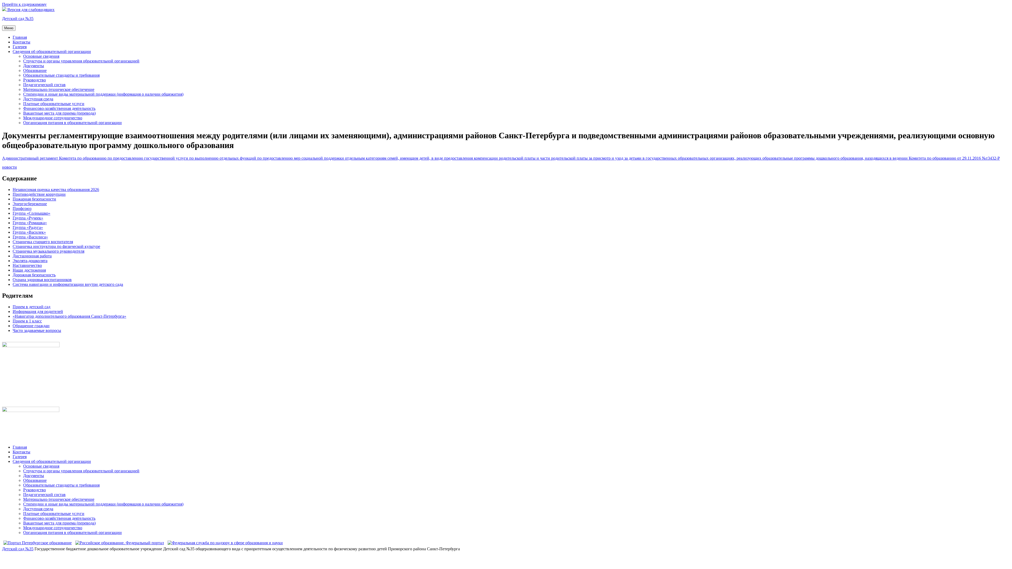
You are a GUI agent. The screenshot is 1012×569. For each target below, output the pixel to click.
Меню (8, 28)
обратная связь (15, 339)
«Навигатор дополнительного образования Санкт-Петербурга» (69, 316)
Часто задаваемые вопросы (37, 330)
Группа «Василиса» (30, 237)
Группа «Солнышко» (31, 213)
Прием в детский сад (31, 307)
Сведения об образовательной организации (52, 51)
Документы (33, 65)
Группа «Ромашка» (30, 222)
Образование (35, 70)
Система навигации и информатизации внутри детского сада (68, 284)
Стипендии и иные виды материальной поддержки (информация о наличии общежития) (103, 94)
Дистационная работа (32, 256)
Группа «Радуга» (28, 227)
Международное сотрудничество (52, 118)
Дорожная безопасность (34, 275)
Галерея (20, 47)
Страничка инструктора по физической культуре (56, 246)
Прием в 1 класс (27, 321)
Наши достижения (29, 270)
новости (9, 167)
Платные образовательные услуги (53, 103)
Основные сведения (41, 56)
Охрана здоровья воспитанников (42, 279)
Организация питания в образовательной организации (72, 122)
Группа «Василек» (29, 232)
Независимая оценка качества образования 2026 (56, 189)
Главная (20, 37)
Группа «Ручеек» (28, 218)
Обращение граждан (31, 325)
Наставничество (27, 265)
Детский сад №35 (17, 18)
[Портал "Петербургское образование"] (37, 543)
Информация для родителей (38, 311)
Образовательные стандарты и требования (61, 75)
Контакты (21, 42)
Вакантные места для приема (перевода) (59, 113)
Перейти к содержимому (24, 4)
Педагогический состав (44, 84)
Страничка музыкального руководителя (48, 251)
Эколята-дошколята (30, 260)
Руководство (34, 80)
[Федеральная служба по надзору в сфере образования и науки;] (225, 543)
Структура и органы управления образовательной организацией (81, 61)
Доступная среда (38, 99)
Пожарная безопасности (34, 199)
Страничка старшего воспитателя (43, 241)
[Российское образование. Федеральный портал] (119, 543)
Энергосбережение (30, 204)
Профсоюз (22, 208)
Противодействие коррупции (39, 194)
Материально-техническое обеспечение (58, 89)
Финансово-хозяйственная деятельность (59, 108)
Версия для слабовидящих (30, 9)
